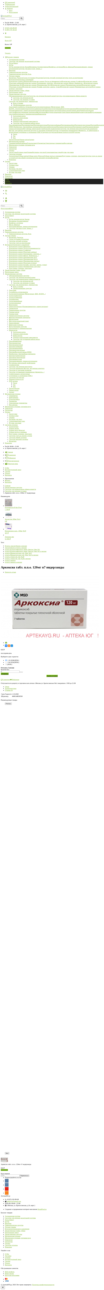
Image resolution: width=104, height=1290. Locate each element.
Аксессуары (13, 163)
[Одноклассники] (9, 645)
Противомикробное (16, 348)
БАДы (7, 217)
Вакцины (8, 174)
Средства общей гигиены (18, 437)
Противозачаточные (16, 345)
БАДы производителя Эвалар (19, 219)
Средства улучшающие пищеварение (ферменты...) (26, 372)
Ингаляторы (13, 405)
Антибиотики (14, 299)
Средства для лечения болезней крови (22, 277)
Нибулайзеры (13, 397)
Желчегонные (13, 319)
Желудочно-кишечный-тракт (19, 321)
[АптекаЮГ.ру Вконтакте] (7, 1185)
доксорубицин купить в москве (16, 548)
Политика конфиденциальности (43, 1285)
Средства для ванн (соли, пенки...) (21, 228)
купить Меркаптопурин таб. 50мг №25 (18, 553)
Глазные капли (14, 312)
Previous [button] (8, 703)
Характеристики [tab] (10, 688)
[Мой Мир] (12, 645)
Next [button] (7, 1153)
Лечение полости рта (16, 379)
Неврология (13, 330)
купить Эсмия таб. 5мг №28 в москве (18, 558)
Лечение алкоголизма (20, 334)
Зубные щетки (14, 428)
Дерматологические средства (19, 316)
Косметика (12, 441)
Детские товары (10, 235)
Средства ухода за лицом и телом (20, 436)
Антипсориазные (15, 303)
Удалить (7, 53)
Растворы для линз (15, 169)
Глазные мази (13, 314)
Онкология (8, 176)
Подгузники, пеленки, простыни (20, 268)
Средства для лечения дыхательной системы (20, 214)
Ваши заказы (9, 1273)
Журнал (7, 480)
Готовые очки (13, 165)
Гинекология (13, 308)
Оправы (12, 167)
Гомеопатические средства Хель (20, 234)
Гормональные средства (17, 310)
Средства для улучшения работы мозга (26, 339)
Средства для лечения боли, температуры (23, 285)
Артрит (11, 392)
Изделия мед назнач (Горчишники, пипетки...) (25, 254)
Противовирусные (15, 359)
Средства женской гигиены (18, 439)
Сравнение (12, 455)
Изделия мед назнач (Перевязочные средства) (24, 266)
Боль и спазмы (18, 286)
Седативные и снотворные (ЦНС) (20, 376)
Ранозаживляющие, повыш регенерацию (23, 226)
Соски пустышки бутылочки (19, 239)
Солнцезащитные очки (17, 170)
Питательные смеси (12, 272)
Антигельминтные (15, 296)
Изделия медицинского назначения (17, 245)
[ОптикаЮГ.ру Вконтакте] (7, 1181)
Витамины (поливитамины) (18, 221)
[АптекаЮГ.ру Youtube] (7, 1189)
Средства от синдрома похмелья (20, 370)
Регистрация (13, 12)
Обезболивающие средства (22, 288)
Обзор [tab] (7, 687)
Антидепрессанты (19, 332)
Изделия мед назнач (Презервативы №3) (23, 257)
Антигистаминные (15, 297)
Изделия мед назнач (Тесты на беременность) (24, 248)
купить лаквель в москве (13, 562)
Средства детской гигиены (18, 241)
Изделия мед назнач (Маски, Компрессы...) (23, 256)
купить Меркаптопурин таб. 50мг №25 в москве (21, 555)
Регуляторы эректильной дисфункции (22, 363)
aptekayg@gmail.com (14, 1201)
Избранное (12, 458)
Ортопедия (8, 178)
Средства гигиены (11, 425)
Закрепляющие (14, 323)
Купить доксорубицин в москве (16, 546)
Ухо (14, 385)
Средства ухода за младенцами (19, 243)
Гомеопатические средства (14, 232)
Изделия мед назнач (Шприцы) (19, 246)
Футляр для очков (15, 172)
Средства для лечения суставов (24, 283)
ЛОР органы (13, 381)
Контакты (8, 183)
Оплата (7, 181)
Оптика (7, 412)
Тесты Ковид (9, 215)
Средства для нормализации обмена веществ (24, 279)
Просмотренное (13, 461)
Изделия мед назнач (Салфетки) (20, 250)
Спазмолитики (14, 365)
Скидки (7, 471)
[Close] (3, 1287)
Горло (15, 383)
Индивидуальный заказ (13, 470)
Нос (14, 386)
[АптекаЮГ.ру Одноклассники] (7, 1193)
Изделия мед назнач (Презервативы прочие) (24, 261)
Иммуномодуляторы (16, 325)
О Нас (7, 180)
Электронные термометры (18, 403)
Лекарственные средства (13, 274)
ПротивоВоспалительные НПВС (20, 352)
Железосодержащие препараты (19, 317)
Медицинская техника (12, 394)
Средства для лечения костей (23, 281)
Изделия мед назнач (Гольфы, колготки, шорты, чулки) (28, 265)
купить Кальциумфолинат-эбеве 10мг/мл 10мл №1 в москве (25, 551)
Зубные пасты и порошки (18, 432)
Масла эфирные (14, 225)
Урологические (14, 388)
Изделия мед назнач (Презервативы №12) (23, 259)
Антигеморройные (15, 301)
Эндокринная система (12, 212)
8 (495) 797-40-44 (11, 30)
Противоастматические (17, 357)
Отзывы (7, 1257)
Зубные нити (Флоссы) (17, 430)
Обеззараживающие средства (19, 276)
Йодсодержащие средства (18, 326)
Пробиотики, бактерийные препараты (22, 354)
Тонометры (13, 401)
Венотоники (13, 305)
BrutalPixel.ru (42, 1209)
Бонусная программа (12, 1275)
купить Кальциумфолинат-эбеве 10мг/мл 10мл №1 (22, 549)
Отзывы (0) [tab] (9, 690)
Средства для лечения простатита (20, 366)
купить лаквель (10, 560)
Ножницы (8, 443)
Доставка (8, 1256)
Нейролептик (17, 336)
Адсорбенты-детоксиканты (18, 292)
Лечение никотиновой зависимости (25, 337)
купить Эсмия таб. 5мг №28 (14, 557)
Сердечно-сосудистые (16, 377)
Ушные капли (13, 390)
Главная (10, 452)
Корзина (8, 48)
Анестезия (12, 290)
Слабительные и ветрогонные (19, 374)
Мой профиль (9, 1272)
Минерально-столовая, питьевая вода (18, 406)
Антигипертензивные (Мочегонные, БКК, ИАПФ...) (27, 294)
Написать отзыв (10, 572)
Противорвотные (15, 343)
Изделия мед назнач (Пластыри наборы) (23, 252)
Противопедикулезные (17, 350)
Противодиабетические (17, 356)
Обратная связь (12, 464)
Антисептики (13, 427)
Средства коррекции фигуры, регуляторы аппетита (26, 368)
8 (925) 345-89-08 (11, 28)
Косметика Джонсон (16, 237)
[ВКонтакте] (6, 645)
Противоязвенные (15, 341)
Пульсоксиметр (14, 399)
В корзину (4, 1170)
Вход (10, 10)
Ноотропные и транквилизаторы (20, 328)
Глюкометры (13, 396)
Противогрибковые (15, 346)
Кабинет (9, 8)
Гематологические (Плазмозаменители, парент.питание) (28, 306)
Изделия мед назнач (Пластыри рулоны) (23, 263)
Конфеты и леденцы (16, 223)
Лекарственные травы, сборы (15, 270)
